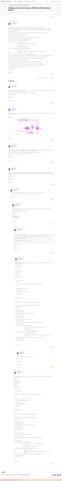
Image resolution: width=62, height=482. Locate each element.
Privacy (2, 477)
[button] (48, 24)
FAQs (57, 1)
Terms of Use (5, 477)
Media (15, 474)
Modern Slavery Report (14, 477)
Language (53, 1)
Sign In (60, 1)
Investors (11, 474)
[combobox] (34, 13)
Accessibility (19, 477)
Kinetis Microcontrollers (26, 4)
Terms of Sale (9, 477)
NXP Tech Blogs (27, 1)
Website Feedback (23, 477)
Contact (18, 474)
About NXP (3, 474)
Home (9, 4)
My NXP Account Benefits (25, 474)
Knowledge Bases (20, 1)
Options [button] (51, 16)
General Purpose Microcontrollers (16, 4)
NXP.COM (32, 1)
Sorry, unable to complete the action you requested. (9, 479)
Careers (7, 474)
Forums (14, 1)
